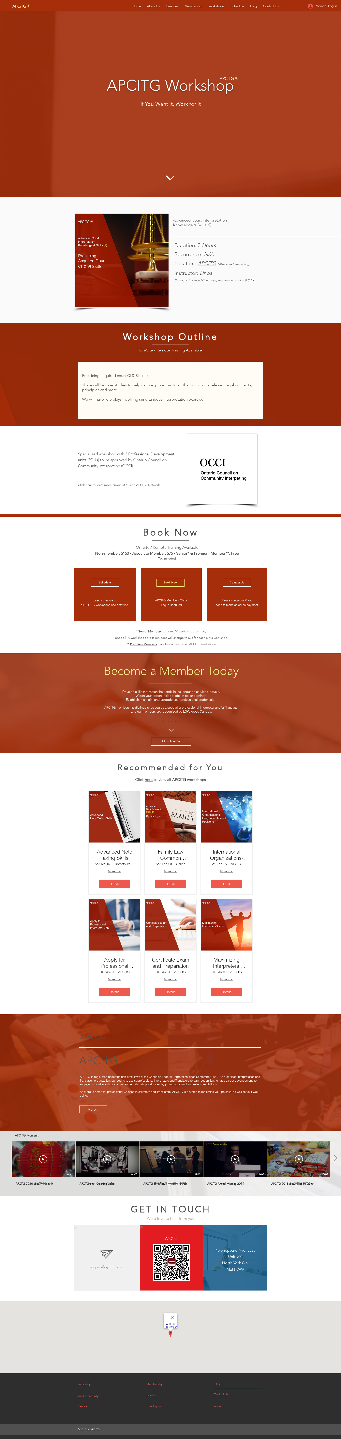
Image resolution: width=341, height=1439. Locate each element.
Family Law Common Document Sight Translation (170, 855)
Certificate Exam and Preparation (170, 963)
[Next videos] (335, 1158)
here (89, 485)
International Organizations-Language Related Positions (226, 855)
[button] (229, 1384)
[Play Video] (43, 1159)
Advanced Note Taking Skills (114, 855)
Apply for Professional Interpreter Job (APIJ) (114, 963)
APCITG (207, 263)
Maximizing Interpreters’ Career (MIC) (227, 963)
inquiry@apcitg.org (106, 1267)
